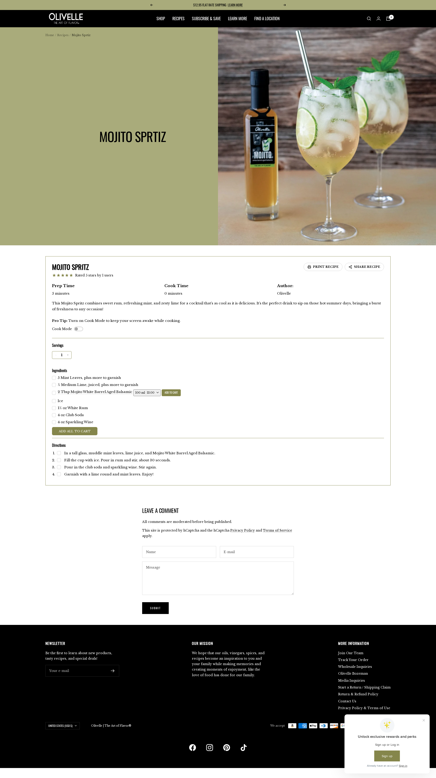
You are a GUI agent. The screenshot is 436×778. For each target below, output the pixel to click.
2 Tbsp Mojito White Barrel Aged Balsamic (95, 392)
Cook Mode (62, 329)
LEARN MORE (235, 4)
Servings (57, 345)
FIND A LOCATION (267, 18)
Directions (59, 445)
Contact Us (347, 701)
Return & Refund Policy (358, 694)
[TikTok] (243, 747)
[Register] (113, 670)
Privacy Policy (242, 530)
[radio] (54, 275)
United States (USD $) (60, 726)
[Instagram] (209, 747)
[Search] (369, 19)
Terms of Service (277, 530)
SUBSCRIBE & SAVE (206, 18)
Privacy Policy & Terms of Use (364, 708)
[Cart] (388, 19)
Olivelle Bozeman (353, 673)
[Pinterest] (226, 747)
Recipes (63, 35)
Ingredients (59, 370)
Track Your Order (353, 660)
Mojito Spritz (70, 267)
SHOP (160, 18)
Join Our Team (350, 653)
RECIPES (178, 18)
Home (49, 35)
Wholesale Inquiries (355, 667)
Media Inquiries (351, 681)
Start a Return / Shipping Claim (364, 687)
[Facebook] (192, 747)
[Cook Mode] (78, 329)
